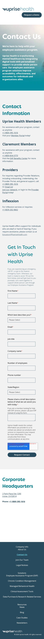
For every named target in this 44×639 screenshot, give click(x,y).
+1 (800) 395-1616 (10, 132)
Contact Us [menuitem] (22, 554)
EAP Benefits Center (19, 158)
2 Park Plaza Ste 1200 (11, 493)
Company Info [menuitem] (22, 546)
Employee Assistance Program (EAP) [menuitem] (22, 575)
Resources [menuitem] (22, 604)
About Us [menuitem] (22, 549)
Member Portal (18, 135)
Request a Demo (31, 15)
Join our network (9, 189)
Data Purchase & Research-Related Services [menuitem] (22, 596)
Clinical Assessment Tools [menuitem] (22, 591)
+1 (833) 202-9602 (10, 209)
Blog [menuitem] (22, 612)
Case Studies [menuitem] (22, 617)
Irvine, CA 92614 (9, 496)
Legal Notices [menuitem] (22, 565)
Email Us (9, 187)
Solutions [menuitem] (22, 573)
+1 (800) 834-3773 (10, 155)
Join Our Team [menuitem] (22, 560)
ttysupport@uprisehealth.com (14, 234)
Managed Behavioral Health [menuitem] (22, 586)
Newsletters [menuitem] (22, 623)
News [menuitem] (22, 607)
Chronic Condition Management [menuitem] (22, 581)
